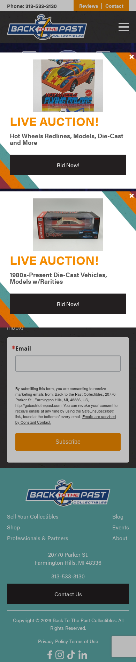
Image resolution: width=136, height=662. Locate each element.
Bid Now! (68, 165)
